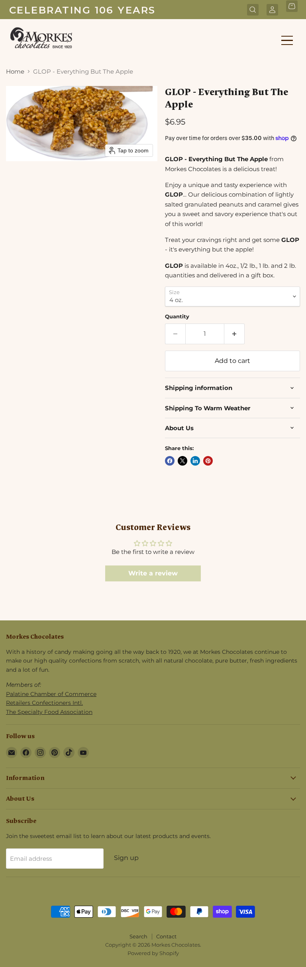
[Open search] (253, 10)
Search (138, 936)
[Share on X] (182, 461)
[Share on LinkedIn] (195, 461)
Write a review (153, 573)
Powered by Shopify (153, 953)
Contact (166, 936)
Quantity (177, 317)
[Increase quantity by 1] (234, 334)
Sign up (126, 858)
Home (15, 71)
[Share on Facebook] (170, 461)
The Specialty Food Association (49, 712)
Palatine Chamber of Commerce (51, 694)
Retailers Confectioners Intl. (44, 702)
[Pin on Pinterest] (208, 461)
